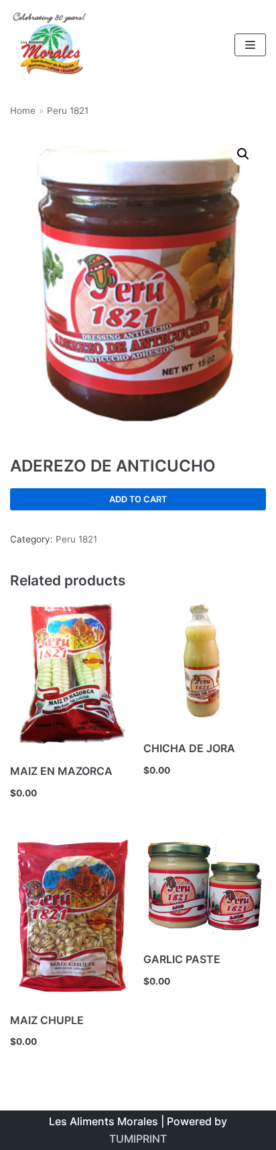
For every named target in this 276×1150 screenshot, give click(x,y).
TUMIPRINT (138, 1138)
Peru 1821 (67, 110)
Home (23, 110)
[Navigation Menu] (250, 44)
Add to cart (138, 499)
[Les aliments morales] (50, 44)
